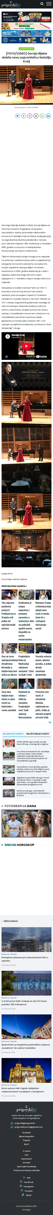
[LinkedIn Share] (48, 115)
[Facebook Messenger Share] (17, 115)
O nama (26, 1151)
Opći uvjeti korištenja (26, 1166)
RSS (28, 1178)
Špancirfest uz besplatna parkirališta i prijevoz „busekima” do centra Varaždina (26, 1046)
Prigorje (26, 1140)
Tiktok (28, 1195)
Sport (26, 1144)
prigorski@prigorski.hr (25, 1123)
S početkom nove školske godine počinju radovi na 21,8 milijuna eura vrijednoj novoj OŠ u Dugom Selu (33, 769)
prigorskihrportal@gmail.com (29, 1127)
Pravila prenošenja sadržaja (27, 1170)
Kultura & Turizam (26, 49)
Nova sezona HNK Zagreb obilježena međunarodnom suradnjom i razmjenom (23, 1090)
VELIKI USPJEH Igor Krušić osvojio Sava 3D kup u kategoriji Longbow (32, 743)
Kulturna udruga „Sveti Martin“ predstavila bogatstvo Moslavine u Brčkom (33, 793)
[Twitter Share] (36, 115)
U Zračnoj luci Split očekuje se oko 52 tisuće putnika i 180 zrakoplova (24, 1003)
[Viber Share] (29, 115)
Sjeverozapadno (26, 1136)
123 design (26, 1210)
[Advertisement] (26, 145)
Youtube (29, 1191)
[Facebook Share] (23, 115)
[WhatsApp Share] (42, 115)
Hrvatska (26, 1132)
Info (26, 1155)
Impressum (26, 1159)
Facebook (28, 1182)
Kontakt (26, 1162)
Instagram (29, 1186)
